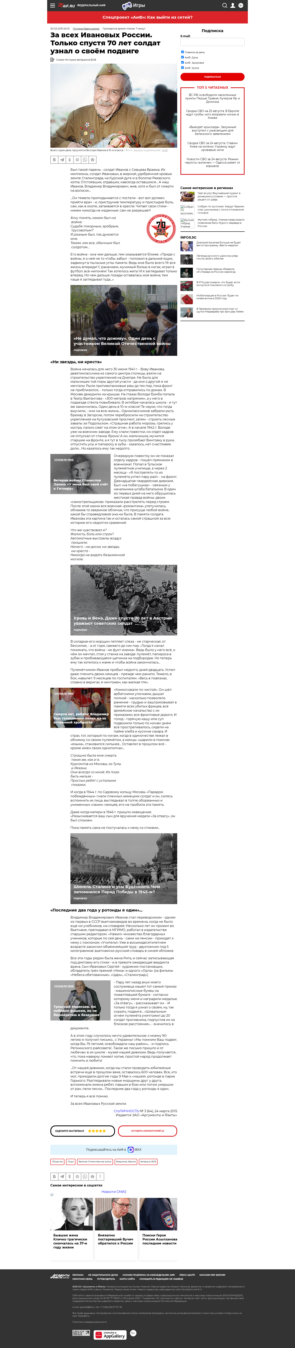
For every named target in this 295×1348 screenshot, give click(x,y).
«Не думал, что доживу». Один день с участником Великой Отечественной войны (122, 341)
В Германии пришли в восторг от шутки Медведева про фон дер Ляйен (220, 310)
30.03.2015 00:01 (60, 28)
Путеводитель (106, 1279)
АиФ (165, 150)
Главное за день (195, 52)
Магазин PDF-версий (212, 1275)
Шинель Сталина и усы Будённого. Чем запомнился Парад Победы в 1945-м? (117, 889)
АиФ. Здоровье (194, 62)
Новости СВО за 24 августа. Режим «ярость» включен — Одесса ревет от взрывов (212, 163)
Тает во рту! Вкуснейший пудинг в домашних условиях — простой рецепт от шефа (219, 196)
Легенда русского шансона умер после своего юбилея (217, 257)
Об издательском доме (103, 1275)
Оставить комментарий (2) (147, 1131)
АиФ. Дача (191, 57)
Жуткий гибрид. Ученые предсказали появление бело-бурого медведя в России (221, 223)
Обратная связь (82, 1279)
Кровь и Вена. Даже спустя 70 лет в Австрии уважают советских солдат (123, 621)
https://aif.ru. (84, 1316)
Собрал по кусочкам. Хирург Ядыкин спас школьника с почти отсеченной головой (221, 209)
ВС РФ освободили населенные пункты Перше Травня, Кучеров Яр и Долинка (212, 98)
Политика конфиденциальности (89, 1322)
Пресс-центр (187, 1275)
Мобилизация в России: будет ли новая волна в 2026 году (217, 297)
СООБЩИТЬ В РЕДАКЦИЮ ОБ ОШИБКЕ (161, 1279)
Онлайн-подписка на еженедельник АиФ (149, 1275)
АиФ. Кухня (192, 67)
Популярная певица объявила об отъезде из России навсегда (216, 270)
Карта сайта (127, 1279)
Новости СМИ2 (114, 1192)
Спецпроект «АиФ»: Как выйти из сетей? (148, 17)
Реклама (77, 1275)
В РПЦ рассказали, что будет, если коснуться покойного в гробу (218, 284)
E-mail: (185, 36)
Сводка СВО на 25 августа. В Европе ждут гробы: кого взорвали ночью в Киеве (212, 114)
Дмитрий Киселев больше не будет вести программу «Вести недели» (218, 244)
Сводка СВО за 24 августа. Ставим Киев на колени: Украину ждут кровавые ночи (212, 146)
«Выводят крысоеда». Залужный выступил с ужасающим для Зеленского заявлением (212, 130)
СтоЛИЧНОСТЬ (126, 1111)
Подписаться (212, 77)
